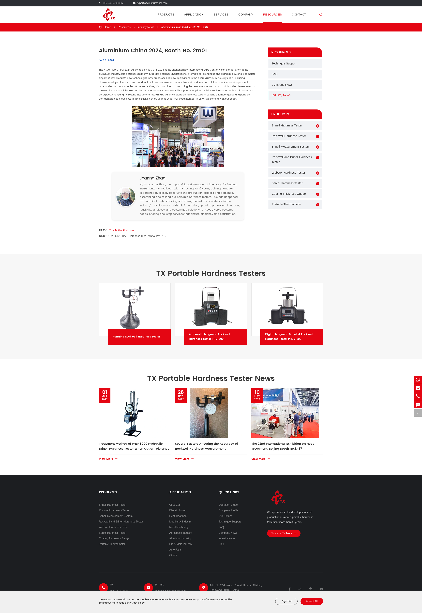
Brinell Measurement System (291, 146)
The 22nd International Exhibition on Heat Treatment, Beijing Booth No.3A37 (282, 446)
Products (166, 14)
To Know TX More (283, 533)
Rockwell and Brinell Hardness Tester (292, 159)
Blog (221, 544)
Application (194, 14)
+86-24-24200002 (113, 3)
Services (220, 14)
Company (245, 14)
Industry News (145, 27)
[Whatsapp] (418, 380)
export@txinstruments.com (151, 3)
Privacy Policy (137, 603)
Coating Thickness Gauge (289, 193)
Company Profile (228, 510)
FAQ (275, 74)
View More (108, 458)
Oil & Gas (175, 504)
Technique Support (284, 63)
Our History (225, 516)
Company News (282, 84)
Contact (299, 14)
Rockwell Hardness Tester (289, 136)
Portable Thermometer (286, 204)
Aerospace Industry (180, 532)
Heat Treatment (178, 516)
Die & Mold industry (180, 544)
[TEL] (418, 396)
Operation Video (228, 504)
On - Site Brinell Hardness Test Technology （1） (138, 236)
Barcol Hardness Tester (287, 183)
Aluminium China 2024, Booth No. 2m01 (184, 27)
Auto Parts (175, 549)
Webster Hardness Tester (288, 172)
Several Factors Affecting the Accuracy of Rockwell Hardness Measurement (206, 446)
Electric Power (177, 510)
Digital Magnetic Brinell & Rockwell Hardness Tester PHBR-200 (296, 336)
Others (173, 555)
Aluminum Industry (180, 538)
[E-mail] (418, 388)
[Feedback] (418, 404)
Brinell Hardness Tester (287, 125)
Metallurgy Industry (180, 521)
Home (107, 27)
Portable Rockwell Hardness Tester (144, 337)
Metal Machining (179, 527)
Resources (272, 14)
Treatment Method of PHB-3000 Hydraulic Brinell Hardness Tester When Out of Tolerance (134, 446)
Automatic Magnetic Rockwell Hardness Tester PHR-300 (220, 336)
